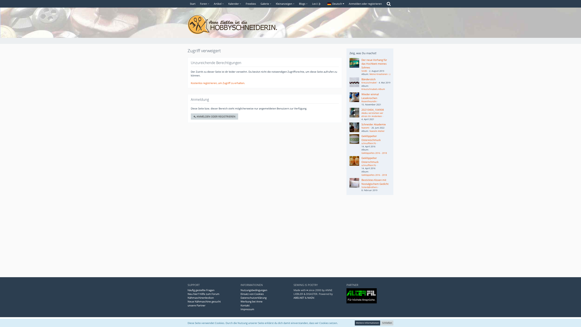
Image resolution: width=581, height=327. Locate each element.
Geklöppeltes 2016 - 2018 (374, 153)
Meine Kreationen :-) (379, 74)
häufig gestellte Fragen (201, 290)
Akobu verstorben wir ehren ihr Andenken (372, 115)
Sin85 (364, 70)
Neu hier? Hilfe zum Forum (203, 294)
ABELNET (299, 297)
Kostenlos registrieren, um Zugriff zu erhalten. (218, 83)
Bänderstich (368, 79)
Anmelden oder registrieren (365, 3)
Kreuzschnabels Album (373, 89)
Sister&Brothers (369, 187)
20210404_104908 (372, 109)
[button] (335, 4)
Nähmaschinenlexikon (201, 297)
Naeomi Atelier (377, 131)
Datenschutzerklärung (254, 297)
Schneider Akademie (373, 124)
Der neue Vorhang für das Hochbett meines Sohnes (374, 63)
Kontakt (245, 305)
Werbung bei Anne (252, 301)
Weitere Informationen (367, 322)
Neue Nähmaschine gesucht (204, 301)
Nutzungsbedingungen (254, 290)
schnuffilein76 (368, 143)
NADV (310, 297)
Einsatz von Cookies (252, 294)
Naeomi (365, 127)
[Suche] (388, 4)
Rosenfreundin (369, 101)
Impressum (247, 309)
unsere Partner (196, 305)
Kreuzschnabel (369, 82)
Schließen (387, 322)
